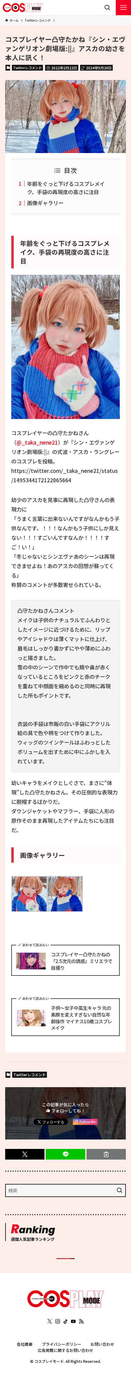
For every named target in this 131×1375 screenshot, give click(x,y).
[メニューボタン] (123, 7)
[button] (24, 1154)
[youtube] (73, 1321)
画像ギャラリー (45, 203)
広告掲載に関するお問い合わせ (65, 1350)
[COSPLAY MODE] (23, 7)
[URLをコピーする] (106, 1154)
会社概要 (25, 1344)
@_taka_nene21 (37, 442)
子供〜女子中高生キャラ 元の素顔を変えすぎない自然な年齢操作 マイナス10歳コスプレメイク (81, 1018)
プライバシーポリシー (61, 1344)
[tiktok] (65, 1321)
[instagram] (58, 1321)
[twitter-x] (50, 1321)
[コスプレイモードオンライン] (65, 1305)
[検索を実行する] (120, 1190)
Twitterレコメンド (27, 67)
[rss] (81, 1321)
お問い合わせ (102, 1344)
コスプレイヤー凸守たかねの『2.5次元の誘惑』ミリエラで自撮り (81, 961)
